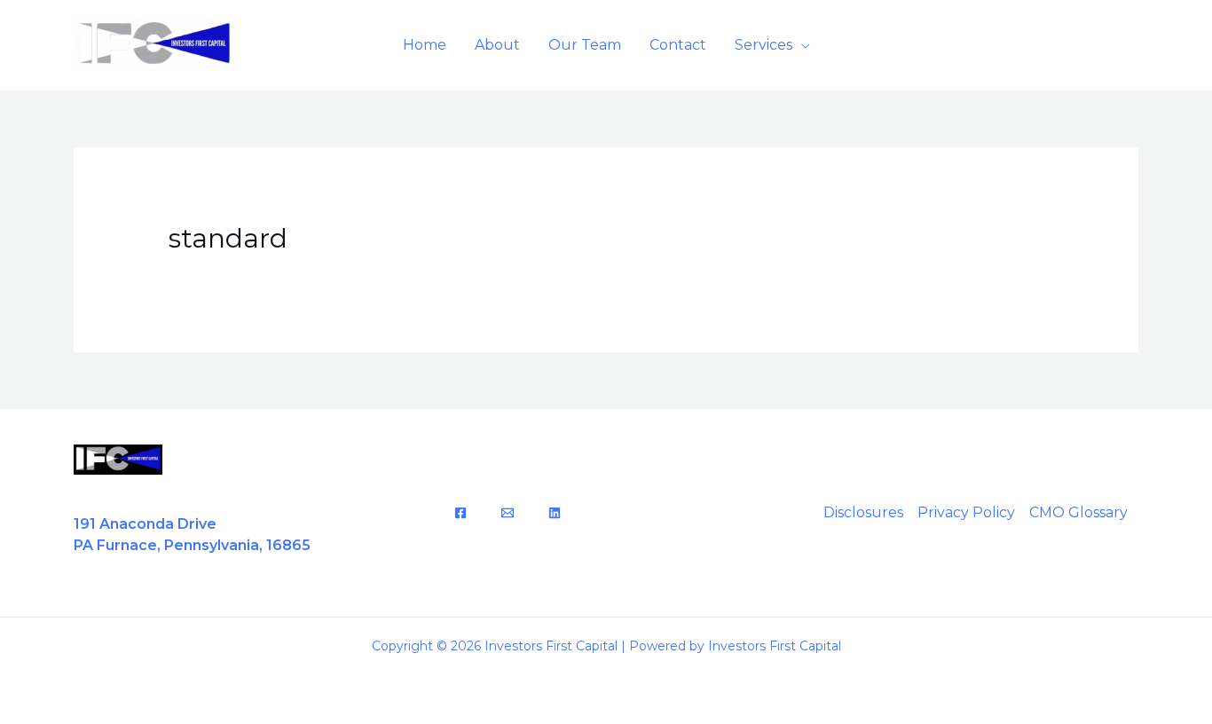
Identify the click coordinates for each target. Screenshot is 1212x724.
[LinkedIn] (554, 513)
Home (424, 44)
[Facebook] (460, 513)
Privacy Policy (966, 512)
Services (763, 44)
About (497, 44)
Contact (677, 44)
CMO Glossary (1078, 512)
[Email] (507, 513)
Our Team (584, 44)
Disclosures (863, 512)
